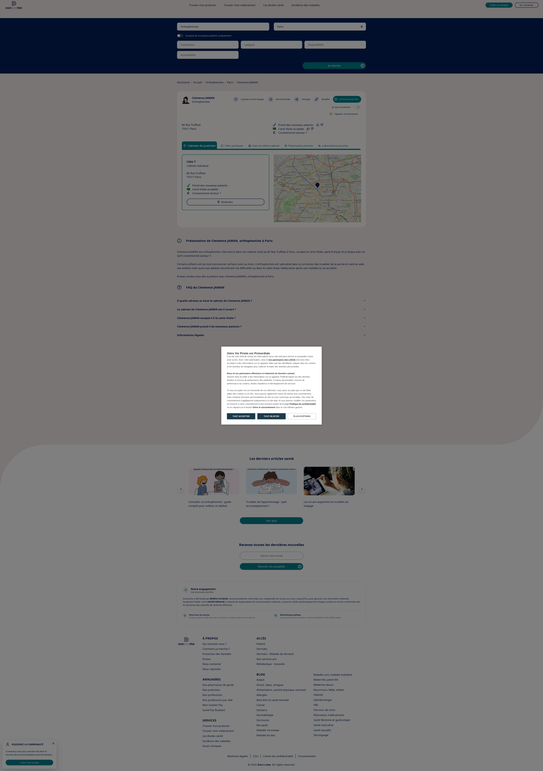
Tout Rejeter (271, 416)
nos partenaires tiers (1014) (281, 359)
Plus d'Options (301, 416)
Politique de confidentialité (302, 404)
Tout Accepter (241, 416)
